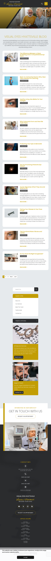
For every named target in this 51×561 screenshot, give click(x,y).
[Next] (11, 276)
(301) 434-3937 (25, 477)
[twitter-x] (23, 506)
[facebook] (19, 506)
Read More (23, 69)
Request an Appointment (25, 416)
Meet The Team (19, 307)
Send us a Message (25, 490)
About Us (17, 301)
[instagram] (27, 506)
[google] (32, 506)
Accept (25, 557)
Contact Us (18, 313)
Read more (18, 357)
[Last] (15, 276)
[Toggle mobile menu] (4, 3)
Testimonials (18, 310)
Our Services (18, 304)
